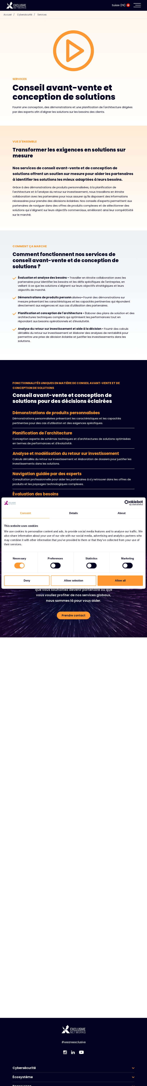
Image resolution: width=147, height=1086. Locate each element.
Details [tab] (73, 513)
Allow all (120, 580)
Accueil (9, 14)
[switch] (55, 566)
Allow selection (73, 580)
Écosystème (23, 1077)
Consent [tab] (25, 513)
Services (42, 14)
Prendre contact (73, 615)
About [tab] (121, 513)
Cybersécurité (26, 14)
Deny (27, 580)
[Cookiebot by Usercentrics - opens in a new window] (127, 502)
